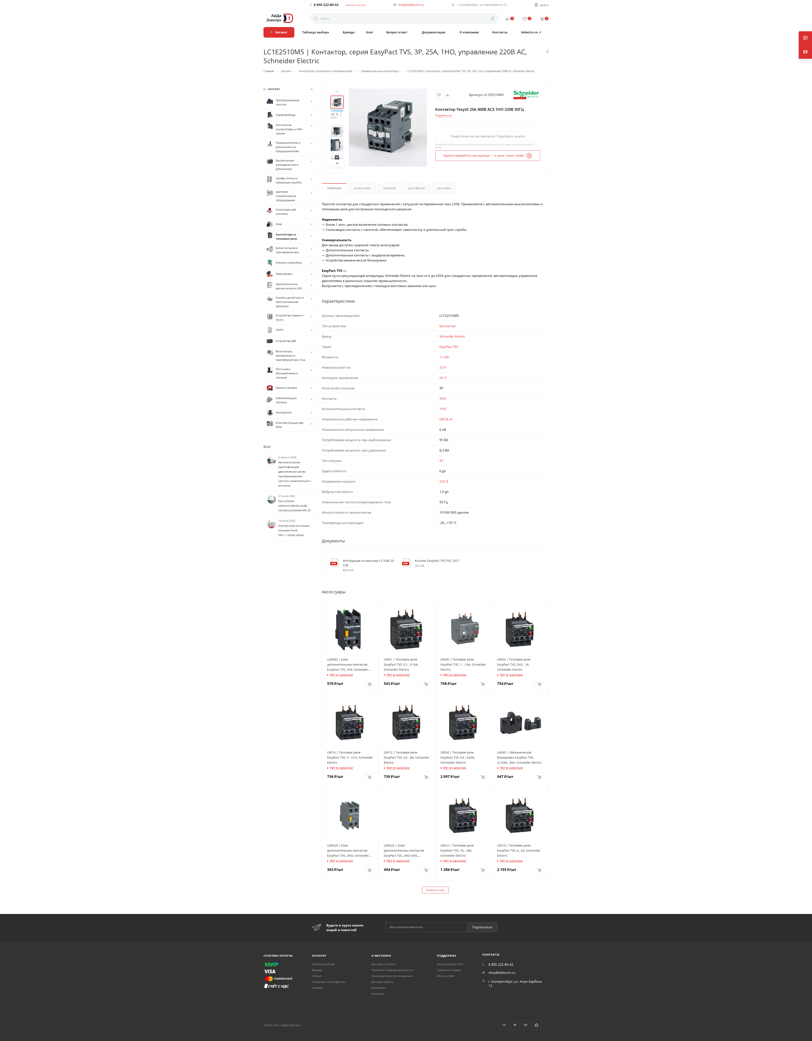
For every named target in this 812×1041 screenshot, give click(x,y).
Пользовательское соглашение (392, 976)
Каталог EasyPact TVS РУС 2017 (437, 561)
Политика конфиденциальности (392, 970)
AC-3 (442, 378)
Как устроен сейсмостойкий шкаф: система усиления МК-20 (294, 505)
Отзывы (317, 988)
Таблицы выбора (323, 964)
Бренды (317, 970)
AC (441, 460)
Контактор (447, 326)
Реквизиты (378, 988)
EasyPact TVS (448, 347)
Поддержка (446, 956)
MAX (536, 1025)
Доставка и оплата (383, 964)
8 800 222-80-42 (326, 5)
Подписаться (482, 927)
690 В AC (446, 419)
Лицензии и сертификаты (329, 982)
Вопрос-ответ (446, 976)
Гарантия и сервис (449, 970)
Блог (267, 446)
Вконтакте (504, 1025)
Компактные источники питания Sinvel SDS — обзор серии (294, 530)
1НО (442, 409)
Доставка (444, 188)
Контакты (377, 994)
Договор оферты (382, 982)
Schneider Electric (452, 336)
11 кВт (444, 357)
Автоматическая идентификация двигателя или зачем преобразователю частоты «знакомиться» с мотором (294, 473)
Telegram (514, 1025)
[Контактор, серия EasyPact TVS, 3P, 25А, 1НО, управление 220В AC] (388, 128)
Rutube (525, 1025)
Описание (334, 188)
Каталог (319, 956)
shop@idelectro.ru (411, 5)
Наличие (389, 188)
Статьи (316, 976)
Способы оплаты (278, 956)
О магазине (381, 956)
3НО (442, 398)
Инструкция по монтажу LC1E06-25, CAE (368, 563)
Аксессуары (362, 188)
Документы (416, 188)
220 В (443, 481)
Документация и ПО (450, 964)
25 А (442, 367)
